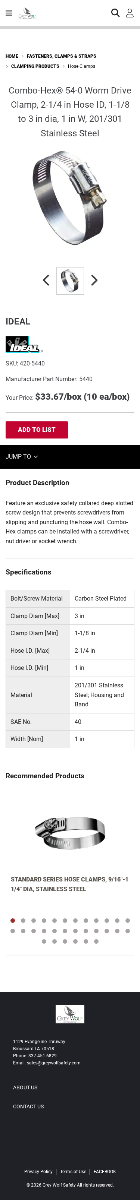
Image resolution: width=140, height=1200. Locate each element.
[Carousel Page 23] (117, 931)
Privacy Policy (38, 1171)
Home (12, 56)
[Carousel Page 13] (12, 931)
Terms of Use (73, 1171)
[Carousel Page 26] (54, 941)
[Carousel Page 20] (86, 931)
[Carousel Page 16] (44, 931)
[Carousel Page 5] (54, 920)
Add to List (37, 429)
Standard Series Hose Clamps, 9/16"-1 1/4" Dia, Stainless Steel (69, 884)
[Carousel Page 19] (75, 931)
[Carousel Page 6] (65, 920)
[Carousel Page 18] (65, 931)
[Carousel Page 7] (75, 920)
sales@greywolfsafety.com (54, 1063)
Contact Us (28, 1106)
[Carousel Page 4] (44, 920)
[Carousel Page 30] (96, 941)
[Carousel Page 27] (65, 941)
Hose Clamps (81, 66)
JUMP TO (19, 456)
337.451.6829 (42, 1055)
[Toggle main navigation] (9, 13)
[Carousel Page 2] (23, 920)
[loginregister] (129, 13)
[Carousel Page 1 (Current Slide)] (12, 920)
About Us (25, 1087)
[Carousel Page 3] (33, 920)
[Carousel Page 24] (127, 931)
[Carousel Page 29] (86, 941)
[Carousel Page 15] (33, 931)
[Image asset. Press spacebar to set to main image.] (70, 281)
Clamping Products (35, 66)
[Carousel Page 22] (107, 931)
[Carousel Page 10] (107, 920)
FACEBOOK (105, 1171)
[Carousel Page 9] (96, 920)
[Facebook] (70, 1155)
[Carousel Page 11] (117, 920)
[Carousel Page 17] (54, 931)
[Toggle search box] (116, 13)
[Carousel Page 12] (127, 920)
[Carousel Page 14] (23, 931)
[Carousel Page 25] (44, 941)
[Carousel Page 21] (96, 931)
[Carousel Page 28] (75, 941)
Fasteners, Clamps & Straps (61, 56)
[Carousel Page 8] (86, 920)
